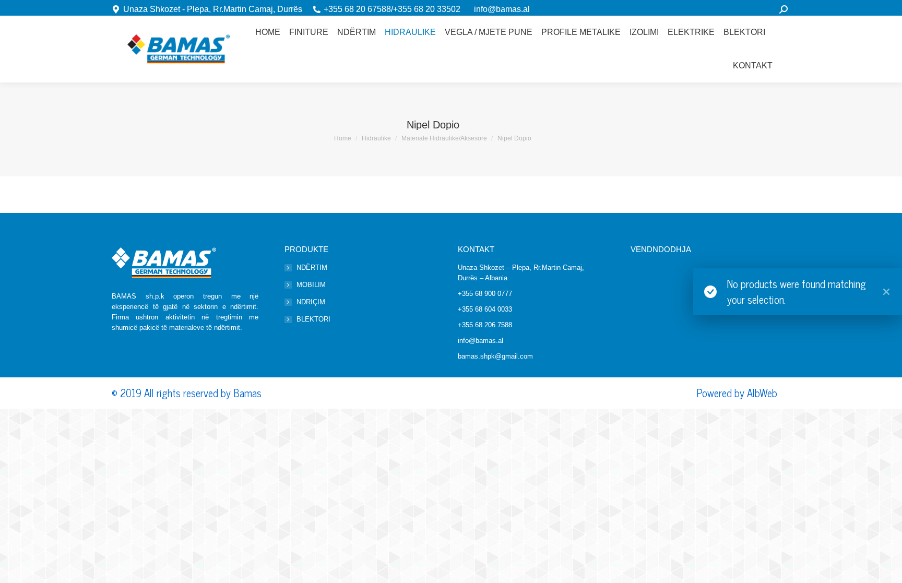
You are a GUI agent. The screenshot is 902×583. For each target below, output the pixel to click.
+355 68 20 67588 (357, 9)
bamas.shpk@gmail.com (495, 356)
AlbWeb (762, 392)
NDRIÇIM (310, 302)
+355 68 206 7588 (485, 325)
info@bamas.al (502, 9)
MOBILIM (311, 285)
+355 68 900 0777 (485, 294)
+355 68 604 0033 (485, 309)
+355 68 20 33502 (426, 9)
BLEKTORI (313, 319)
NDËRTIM (311, 267)
